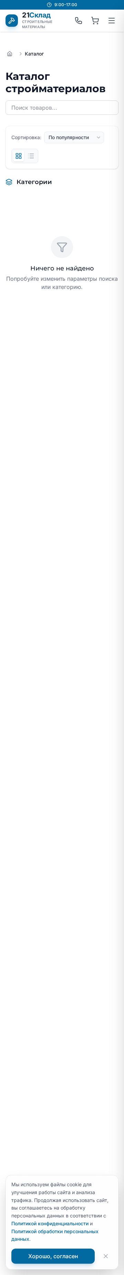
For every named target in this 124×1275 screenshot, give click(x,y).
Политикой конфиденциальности (50, 1223)
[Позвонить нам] (78, 20)
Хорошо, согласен (53, 1256)
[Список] (31, 155)
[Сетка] (18, 155)
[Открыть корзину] (95, 20)
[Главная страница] (10, 53)
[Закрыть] (106, 1256)
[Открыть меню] (111, 20)
